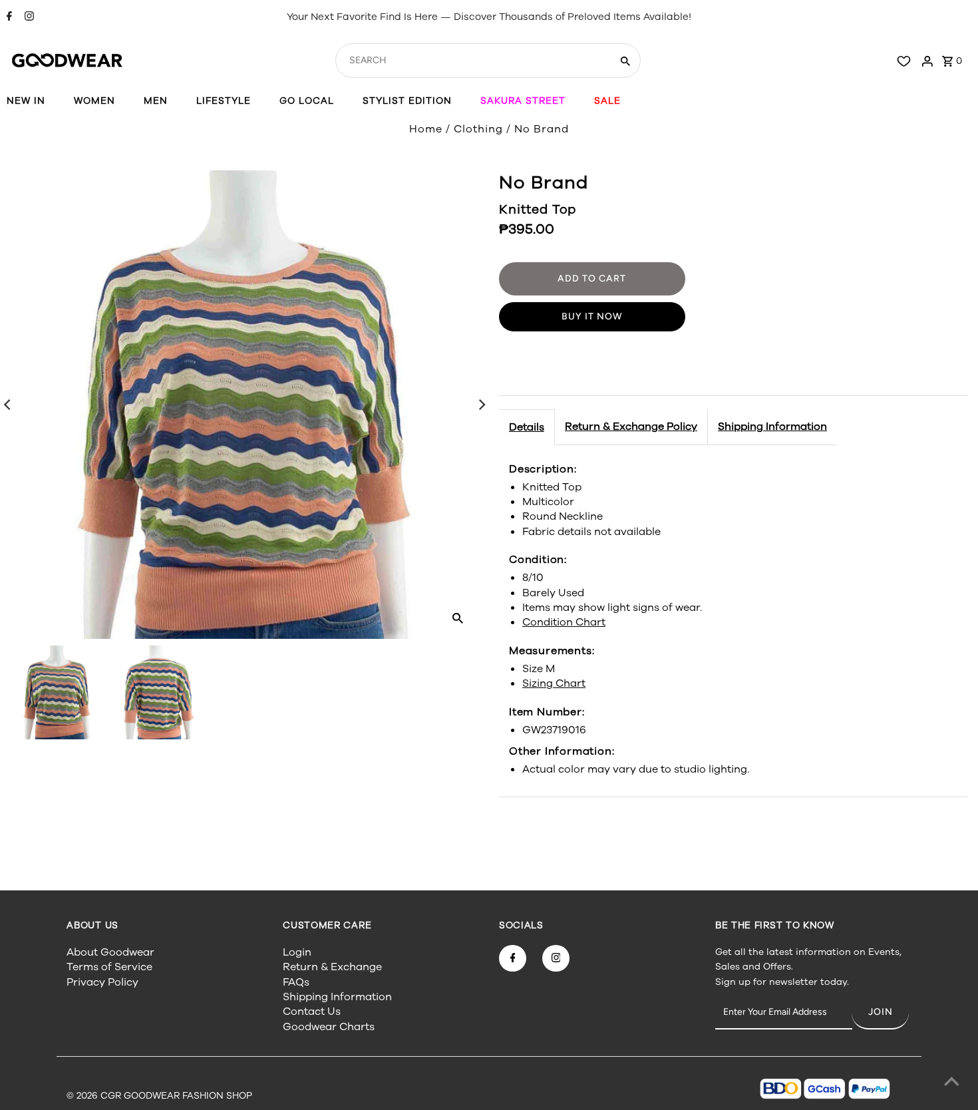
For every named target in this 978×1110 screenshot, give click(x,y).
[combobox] (471, 60)
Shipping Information (772, 426)
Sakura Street (523, 100)
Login (297, 952)
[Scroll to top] (951, 1083)
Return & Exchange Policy (631, 426)
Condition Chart (563, 622)
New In (26, 100)
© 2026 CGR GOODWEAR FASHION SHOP (159, 1095)
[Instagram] (27, 17)
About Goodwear (110, 952)
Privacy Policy (102, 982)
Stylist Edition (407, 100)
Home (425, 129)
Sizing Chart (553, 683)
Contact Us (312, 1011)
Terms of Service (109, 967)
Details (526, 427)
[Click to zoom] (457, 617)
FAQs (296, 982)
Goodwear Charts (329, 1026)
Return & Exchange (332, 967)
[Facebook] (7, 17)
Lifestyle (223, 100)
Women (94, 100)
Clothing (478, 129)
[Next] (481, 404)
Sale (607, 100)
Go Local (306, 100)
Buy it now (592, 316)
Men (156, 100)
